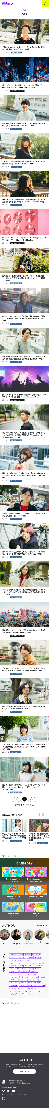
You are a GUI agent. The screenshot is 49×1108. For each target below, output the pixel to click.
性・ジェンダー (39, 985)
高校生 (30, 957)
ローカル (30, 994)
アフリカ (33, 963)
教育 (11, 968)
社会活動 (28, 966)
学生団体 (34, 971)
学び (29, 974)
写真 (30, 985)
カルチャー (13, 985)
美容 (27, 980)
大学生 (27, 954)
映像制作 (37, 983)
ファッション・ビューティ (24, 968)
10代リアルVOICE (31, 977)
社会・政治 (25, 971)
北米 (30, 983)
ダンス (38, 988)
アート (37, 968)
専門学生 (22, 985)
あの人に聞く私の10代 (16, 994)
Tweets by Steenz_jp (10, 1003)
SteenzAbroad (39, 966)
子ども (28, 991)
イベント (12, 980)
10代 (28, 960)
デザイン (21, 974)
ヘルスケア (37, 991)
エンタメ (12, 960)
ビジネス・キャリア (16, 966)
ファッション (14, 971)
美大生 (20, 980)
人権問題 (12, 988)
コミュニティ (14, 983)
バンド (30, 988)
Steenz (20, 960)
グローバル (36, 954)
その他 (42, 977)
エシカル (12, 974)
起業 (34, 974)
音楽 (41, 963)
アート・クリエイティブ (17, 957)
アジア (23, 983)
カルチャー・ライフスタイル (18, 963)
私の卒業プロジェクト (16, 991)
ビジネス (34, 980)
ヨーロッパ (22, 988)
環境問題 (38, 957)
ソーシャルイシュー (16, 954)
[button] (45, 814)
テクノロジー (14, 977)
